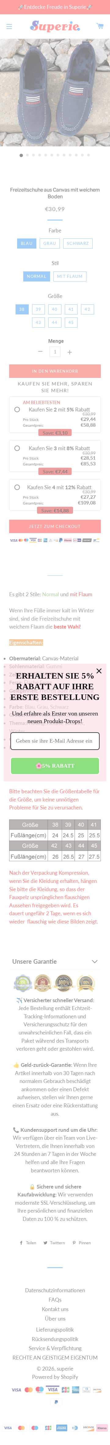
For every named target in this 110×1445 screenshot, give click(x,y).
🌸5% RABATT (55, 766)
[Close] (99, 671)
